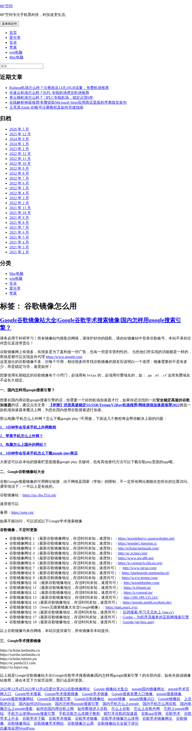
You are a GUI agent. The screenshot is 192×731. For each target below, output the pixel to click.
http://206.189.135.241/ (141, 597)
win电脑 (15, 52)
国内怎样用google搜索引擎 (77, 704)
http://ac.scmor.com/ (133, 553)
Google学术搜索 (28, 694)
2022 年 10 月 (20, 164)
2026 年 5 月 (19, 129)
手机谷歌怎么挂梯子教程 (79, 714)
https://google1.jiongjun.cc (137, 543)
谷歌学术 (172, 714)
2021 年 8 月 (19, 223)
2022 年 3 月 (19, 198)
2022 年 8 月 (19, 173)
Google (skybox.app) (138, 622)
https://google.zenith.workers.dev (147, 602)
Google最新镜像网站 (16, 699)
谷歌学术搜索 (60, 718)
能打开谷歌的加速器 (120, 714)
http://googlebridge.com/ (142, 583)
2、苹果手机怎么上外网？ (21, 436)
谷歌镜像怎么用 (80, 723)
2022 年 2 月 (19, 203)
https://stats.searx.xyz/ (122, 607)
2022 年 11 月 (20, 159)
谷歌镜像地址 (18, 723)
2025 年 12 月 (20, 134)
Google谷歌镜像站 (89, 699)
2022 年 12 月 (20, 154)
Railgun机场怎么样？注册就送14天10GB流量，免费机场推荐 (59, 88)
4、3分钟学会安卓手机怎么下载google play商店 (39, 453)
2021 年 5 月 (19, 237)
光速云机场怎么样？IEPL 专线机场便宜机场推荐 (49, 93)
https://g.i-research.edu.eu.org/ (140, 563)
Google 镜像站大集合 (111, 689)
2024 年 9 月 (19, 139)
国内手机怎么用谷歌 (159, 704)
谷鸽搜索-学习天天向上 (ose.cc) (148, 612)
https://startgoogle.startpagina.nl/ (145, 573)
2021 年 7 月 (19, 227)
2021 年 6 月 (19, 232)
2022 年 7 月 (19, 178)
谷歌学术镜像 (86, 718)
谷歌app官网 (151, 714)
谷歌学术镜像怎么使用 (120, 718)
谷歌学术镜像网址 (157, 718)
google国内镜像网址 (148, 689)
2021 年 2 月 (19, 252)
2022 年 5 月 (19, 188)
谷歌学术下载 (33, 718)
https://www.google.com (64, 357)
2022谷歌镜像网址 (75, 689)
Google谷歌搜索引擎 (54, 699)
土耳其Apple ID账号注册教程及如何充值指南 (46, 107)
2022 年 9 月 (19, 168)
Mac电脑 (16, 57)
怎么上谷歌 (120, 709)
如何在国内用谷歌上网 (55, 709)
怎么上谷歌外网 (147, 709)
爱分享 (15, 38)
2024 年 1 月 (19, 144)
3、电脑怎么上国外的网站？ (23, 445)
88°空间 (6, 6)
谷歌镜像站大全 (110, 723)
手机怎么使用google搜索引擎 (31, 714)
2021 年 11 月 (20, 208)
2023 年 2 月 (19, 149)
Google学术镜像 (95, 694)
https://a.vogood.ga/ (138, 592)
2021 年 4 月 (19, 242)
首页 (13, 33)
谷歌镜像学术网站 (49, 723)
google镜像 (117, 699)
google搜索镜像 (168, 694)
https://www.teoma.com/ (140, 578)
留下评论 (131, 723)
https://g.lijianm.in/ (137, 588)
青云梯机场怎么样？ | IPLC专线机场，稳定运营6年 (51, 98)
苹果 (13, 47)
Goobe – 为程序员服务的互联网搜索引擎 (156, 617)
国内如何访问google (35, 704)
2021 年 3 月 (19, 247)
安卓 (13, 42)
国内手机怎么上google (121, 704)
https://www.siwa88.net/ (136, 558)
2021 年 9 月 (19, 218)
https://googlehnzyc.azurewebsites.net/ (146, 538)
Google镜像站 (169, 699)
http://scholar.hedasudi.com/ (138, 548)
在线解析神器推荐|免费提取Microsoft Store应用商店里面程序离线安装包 (68, 102)
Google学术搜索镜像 (61, 694)
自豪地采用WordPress (17, 728)
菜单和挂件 (9, 24)
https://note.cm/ (22, 512)
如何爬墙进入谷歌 (92, 709)
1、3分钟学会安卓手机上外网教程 (28, 427)
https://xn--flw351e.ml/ (39, 495)
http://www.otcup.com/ (140, 568)
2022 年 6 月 (19, 183)
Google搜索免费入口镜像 (132, 694)
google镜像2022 (141, 699)
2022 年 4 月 (19, 193)
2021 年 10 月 (20, 213)
